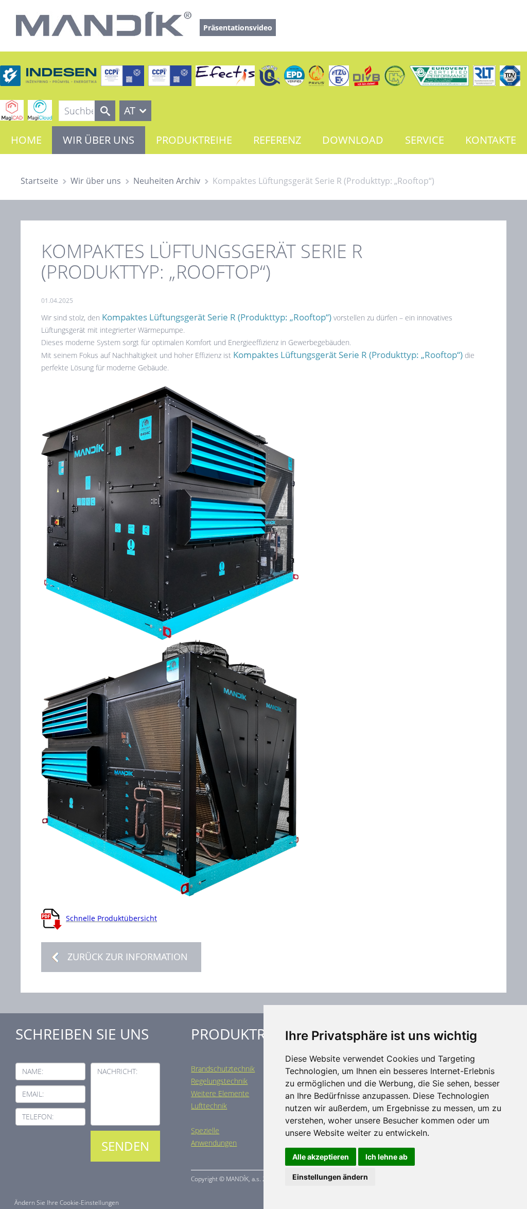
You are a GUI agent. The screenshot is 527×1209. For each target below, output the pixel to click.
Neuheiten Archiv (166, 180)
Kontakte (490, 140)
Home (26, 140)
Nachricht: (117, 1071)
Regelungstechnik (219, 1081)
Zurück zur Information (127, 956)
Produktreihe (194, 140)
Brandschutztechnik (223, 1069)
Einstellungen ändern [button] (330, 1176)
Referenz (277, 140)
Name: (32, 1071)
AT (129, 110)
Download (352, 140)
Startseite (39, 180)
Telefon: (38, 1116)
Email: (33, 1094)
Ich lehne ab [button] (386, 1156)
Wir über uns (98, 140)
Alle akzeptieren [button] (320, 1156)
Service (424, 140)
